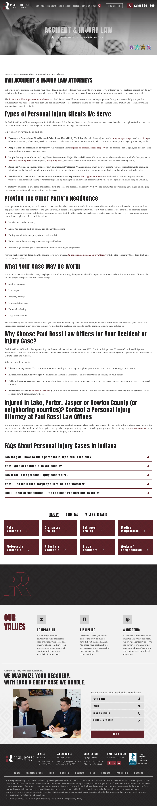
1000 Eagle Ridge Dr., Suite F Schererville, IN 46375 (68, 763)
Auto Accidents (21, 528)
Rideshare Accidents (59, 547)
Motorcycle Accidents (21, 547)
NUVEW (10, 798)
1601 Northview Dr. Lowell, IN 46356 (45, 763)
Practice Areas (48, 5)
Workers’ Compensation (135, 547)
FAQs (59, 5)
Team (37, 5)
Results (67, 5)
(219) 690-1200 (144, 5)
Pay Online (114, 5)
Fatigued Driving (97, 528)
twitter (114, 763)
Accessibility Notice (59, 798)
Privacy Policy (75, 798)
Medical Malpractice (135, 528)
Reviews (77, 5)
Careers (105, 773)
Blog (84, 5)
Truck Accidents (97, 547)
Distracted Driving (59, 528)
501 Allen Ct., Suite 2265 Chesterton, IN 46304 (94, 763)
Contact (92, 5)
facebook (109, 763)
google (119, 763)
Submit (117, 734)
